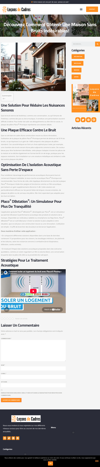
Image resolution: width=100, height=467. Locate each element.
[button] (81, 9)
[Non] (97, 461)
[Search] (97, 44)
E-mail (3, 373)
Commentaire (6, 338)
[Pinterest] (88, 119)
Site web (4, 382)
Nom (3, 365)
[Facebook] (77, 119)
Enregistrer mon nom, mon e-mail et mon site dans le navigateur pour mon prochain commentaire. (31, 394)
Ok (50, 463)
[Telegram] (13, 438)
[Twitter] (83, 119)
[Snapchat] (93, 119)
